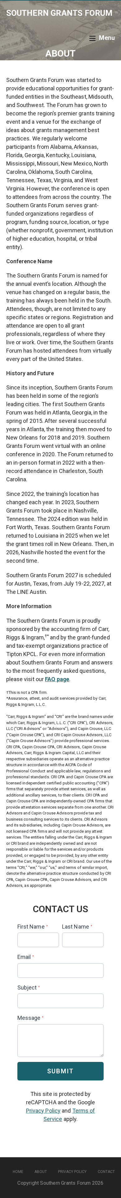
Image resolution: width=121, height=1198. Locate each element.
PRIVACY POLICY (72, 1172)
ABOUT (40, 1172)
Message (30, 1018)
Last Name (77, 926)
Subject (28, 987)
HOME (18, 1172)
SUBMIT (60, 1071)
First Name (32, 926)
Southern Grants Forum (59, 13)
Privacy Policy (43, 1110)
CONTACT (106, 1172)
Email (25, 957)
